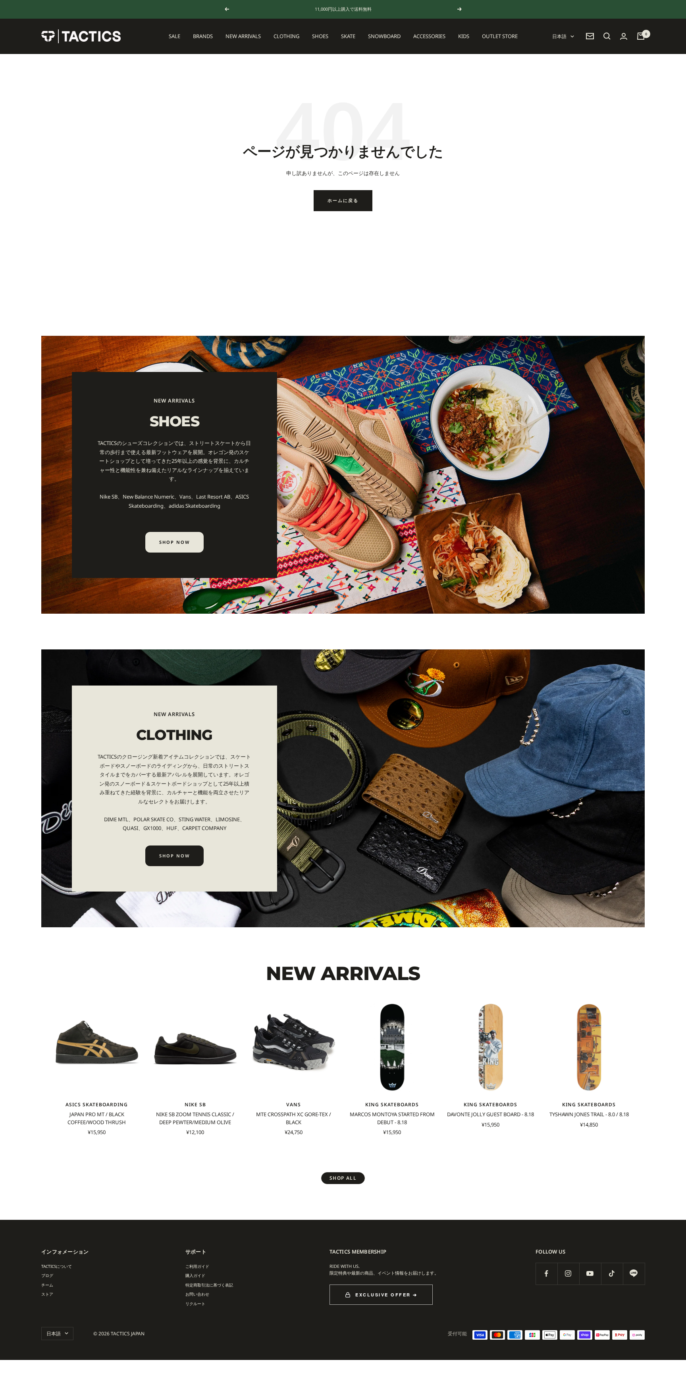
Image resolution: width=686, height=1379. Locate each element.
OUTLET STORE (500, 36)
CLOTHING (286, 36)
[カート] (641, 36)
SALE (174, 36)
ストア (47, 1294)
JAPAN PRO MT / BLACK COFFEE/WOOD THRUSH (96, 1118)
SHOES (320, 36)
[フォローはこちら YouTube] (590, 1274)
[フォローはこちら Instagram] (568, 1274)
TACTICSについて (56, 1266)
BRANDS (203, 36)
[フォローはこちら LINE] (634, 1274)
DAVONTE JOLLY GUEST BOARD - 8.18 (490, 1114)
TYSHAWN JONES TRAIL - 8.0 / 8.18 (589, 1114)
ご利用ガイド (197, 1266)
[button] (607, 36)
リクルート (195, 1303)
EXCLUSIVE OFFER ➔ (386, 1295)
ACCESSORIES (429, 36)
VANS (293, 1104)
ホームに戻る (343, 200)
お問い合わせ (197, 1294)
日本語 (559, 36)
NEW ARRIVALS (243, 36)
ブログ (47, 1275)
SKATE (348, 36)
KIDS (463, 36)
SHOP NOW (174, 542)
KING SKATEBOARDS (392, 1104)
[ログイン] (623, 36)
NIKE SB (195, 1104)
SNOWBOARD (384, 36)
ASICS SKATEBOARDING (97, 1104)
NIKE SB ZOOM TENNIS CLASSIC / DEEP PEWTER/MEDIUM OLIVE (195, 1118)
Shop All (343, 1178)
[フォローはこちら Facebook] (546, 1274)
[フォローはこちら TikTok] (612, 1274)
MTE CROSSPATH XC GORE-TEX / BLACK (293, 1118)
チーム (47, 1285)
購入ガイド (195, 1275)
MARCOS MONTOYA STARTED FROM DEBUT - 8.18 (392, 1118)
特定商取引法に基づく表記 (209, 1285)
